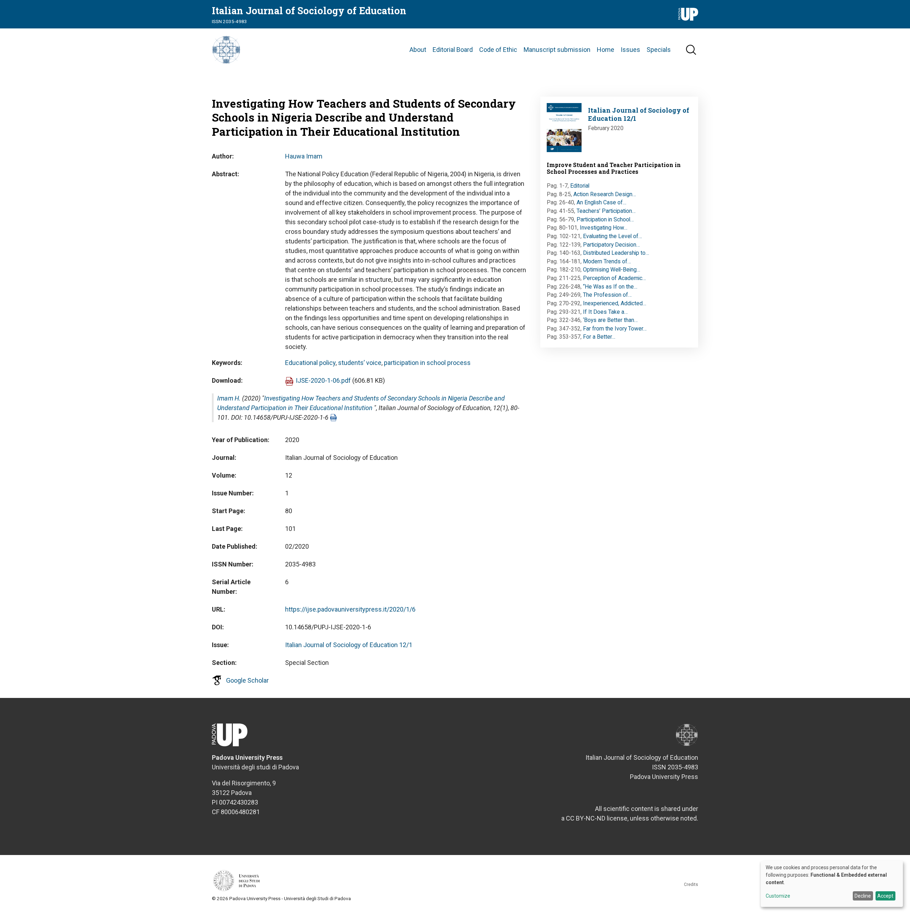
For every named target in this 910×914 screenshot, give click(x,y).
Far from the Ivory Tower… (615, 328)
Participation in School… (605, 219)
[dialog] (832, 884)
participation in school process (427, 362)
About (418, 49)
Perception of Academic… (614, 278)
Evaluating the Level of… (612, 236)
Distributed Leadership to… (616, 252)
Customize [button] (778, 896)
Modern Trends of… (607, 261)
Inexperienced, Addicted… (614, 303)
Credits (691, 884)
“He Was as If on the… (610, 286)
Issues (630, 49)
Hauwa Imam (303, 156)
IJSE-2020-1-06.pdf (323, 380)
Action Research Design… (604, 194)
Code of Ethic (498, 49)
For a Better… (599, 336)
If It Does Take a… (605, 311)
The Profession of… (607, 294)
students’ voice (359, 362)
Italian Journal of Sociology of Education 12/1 (348, 645)
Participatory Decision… (611, 244)
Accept (885, 896)
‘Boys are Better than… (610, 320)
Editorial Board (453, 49)
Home (605, 49)
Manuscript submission (557, 49)
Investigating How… (603, 227)
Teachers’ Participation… (606, 211)
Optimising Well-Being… (611, 269)
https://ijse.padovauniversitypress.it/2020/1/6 (350, 609)
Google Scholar (247, 680)
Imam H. (229, 398)
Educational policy (310, 362)
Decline (863, 896)
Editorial (579, 185)
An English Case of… (601, 202)
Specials (659, 49)
